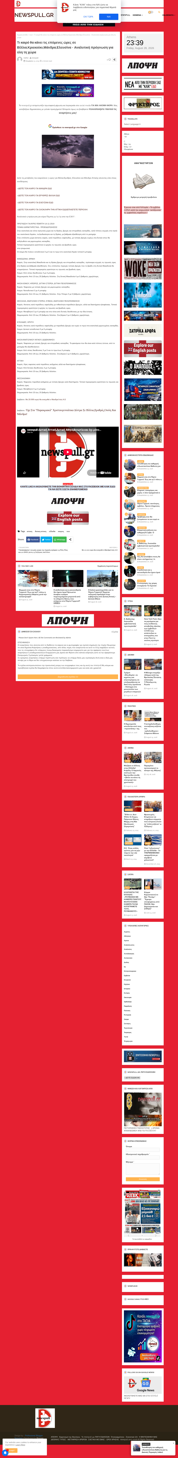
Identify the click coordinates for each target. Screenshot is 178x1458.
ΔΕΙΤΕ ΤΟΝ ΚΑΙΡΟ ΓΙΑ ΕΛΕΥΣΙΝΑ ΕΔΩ (35, 202)
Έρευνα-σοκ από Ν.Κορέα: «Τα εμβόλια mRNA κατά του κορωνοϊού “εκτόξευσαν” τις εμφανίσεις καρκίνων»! (142, 210)
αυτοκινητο (128, 958)
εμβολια (127, 976)
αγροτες (127, 932)
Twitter (48, 540)
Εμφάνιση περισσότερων (108, 566)
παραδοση (128, 1006)
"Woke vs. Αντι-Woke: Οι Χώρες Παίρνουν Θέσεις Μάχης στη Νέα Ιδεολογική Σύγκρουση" (131, 820)
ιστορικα (127, 989)
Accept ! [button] (11, 1450)
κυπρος (127, 993)
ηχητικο (127, 984)
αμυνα (126, 940)
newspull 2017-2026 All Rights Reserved (137, 1439)
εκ (125, 967)
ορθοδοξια (127, 1002)
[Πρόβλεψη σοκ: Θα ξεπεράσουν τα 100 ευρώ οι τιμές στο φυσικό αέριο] (130, 518)
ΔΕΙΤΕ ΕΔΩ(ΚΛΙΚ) (133, 1078)
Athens (131, 37)
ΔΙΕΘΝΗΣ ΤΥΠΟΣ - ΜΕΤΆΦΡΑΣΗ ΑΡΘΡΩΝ (69, 1439)
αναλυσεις (128, 949)
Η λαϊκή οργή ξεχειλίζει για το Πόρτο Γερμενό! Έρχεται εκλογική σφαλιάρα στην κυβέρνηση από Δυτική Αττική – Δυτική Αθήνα (102, 594)
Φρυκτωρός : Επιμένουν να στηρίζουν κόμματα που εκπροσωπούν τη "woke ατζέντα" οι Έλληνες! (152, 820)
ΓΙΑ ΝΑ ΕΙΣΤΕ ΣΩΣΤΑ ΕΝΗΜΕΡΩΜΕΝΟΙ (67, 489)
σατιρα (126, 1019)
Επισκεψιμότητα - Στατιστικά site (124, 1437)
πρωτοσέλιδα (138, 1239)
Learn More (20, 1445)
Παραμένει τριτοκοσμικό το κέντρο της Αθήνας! (152, 768)
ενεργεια (127, 980)
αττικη (29, 531)
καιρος (61, 531)
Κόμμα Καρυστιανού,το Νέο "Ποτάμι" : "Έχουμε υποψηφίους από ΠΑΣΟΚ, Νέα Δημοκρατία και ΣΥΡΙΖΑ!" (151, 900)
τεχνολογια (128, 1028)
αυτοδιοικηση (129, 954)
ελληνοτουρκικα (130, 971)
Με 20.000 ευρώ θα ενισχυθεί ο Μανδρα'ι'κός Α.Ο (46, 399)
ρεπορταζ (127, 1015)
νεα (31, 35)
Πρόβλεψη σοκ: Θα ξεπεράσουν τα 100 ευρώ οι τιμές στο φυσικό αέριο (148, 519)
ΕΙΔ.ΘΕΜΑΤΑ (168, 15)
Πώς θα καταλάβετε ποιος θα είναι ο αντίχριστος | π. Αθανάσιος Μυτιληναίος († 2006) (148, 560)
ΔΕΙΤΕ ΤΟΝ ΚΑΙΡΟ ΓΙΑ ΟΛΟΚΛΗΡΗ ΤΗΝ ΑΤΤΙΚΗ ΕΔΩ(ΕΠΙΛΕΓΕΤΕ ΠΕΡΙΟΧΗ (52, 209)
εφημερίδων (148, 1239)
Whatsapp (61, 540)
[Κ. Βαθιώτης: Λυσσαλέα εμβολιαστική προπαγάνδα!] (130, 545)
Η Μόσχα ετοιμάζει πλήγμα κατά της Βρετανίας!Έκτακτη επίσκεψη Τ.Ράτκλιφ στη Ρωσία (152, 679)
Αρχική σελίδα (22, 35)
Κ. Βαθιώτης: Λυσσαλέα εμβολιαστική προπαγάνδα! (148, 544)
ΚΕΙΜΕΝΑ (137, 15)
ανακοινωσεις (129, 945)
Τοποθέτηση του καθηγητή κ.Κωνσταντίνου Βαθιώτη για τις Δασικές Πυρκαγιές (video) (149, 466)
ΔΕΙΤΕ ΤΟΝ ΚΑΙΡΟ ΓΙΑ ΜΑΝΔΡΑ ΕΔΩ (35, 188)
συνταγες (127, 1024)
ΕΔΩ (57, 195)
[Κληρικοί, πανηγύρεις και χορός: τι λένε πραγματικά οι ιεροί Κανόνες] (130, 492)
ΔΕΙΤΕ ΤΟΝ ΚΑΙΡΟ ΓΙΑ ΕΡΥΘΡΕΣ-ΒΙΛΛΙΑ (36, 195)
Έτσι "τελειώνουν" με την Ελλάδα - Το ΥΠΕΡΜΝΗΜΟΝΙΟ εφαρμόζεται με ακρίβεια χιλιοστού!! (152, 854)
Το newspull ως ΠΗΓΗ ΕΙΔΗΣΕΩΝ (95, 1437)
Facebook (34, 540)
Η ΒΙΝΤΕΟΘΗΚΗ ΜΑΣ (148, 1437)
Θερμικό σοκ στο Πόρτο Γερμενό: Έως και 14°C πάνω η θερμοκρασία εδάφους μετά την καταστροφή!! (33, 593)
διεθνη (126, 962)
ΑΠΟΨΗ (54, 1437)
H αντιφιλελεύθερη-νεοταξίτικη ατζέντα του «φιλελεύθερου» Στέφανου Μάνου (152, 728)
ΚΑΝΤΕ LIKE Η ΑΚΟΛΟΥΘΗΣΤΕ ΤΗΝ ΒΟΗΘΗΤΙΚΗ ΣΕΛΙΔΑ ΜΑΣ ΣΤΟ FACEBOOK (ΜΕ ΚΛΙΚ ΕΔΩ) (67, 486)
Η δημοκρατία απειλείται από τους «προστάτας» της (132, 726)
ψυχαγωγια (128, 1041)
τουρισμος (127, 1032)
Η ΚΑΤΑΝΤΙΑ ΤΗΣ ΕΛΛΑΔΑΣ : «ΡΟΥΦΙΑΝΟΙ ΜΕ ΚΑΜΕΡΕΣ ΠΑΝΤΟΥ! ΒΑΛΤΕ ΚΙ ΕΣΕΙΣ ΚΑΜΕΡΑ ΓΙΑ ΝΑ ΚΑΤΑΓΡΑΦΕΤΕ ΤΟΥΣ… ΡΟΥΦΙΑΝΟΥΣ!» (132, 901)
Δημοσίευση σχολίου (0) (68, 677)
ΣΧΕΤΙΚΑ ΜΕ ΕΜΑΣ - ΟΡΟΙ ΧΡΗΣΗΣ (103, 1439)
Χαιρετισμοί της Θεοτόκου (69, 1437)
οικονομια (127, 997)
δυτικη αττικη (40, 531)
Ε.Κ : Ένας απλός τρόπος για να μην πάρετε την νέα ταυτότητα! (132, 851)
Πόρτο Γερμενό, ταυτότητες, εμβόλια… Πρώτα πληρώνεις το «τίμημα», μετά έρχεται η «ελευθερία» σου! (148, 507)
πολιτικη (127, 1011)
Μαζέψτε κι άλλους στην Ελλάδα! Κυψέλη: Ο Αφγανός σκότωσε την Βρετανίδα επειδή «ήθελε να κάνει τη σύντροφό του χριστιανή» (132, 774)
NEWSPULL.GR (34, 15)
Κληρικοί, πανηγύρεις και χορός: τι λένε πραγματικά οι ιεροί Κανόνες (148, 492)
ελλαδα (52, 531)
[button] (159, 12)
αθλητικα (127, 936)
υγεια (126, 1037)
